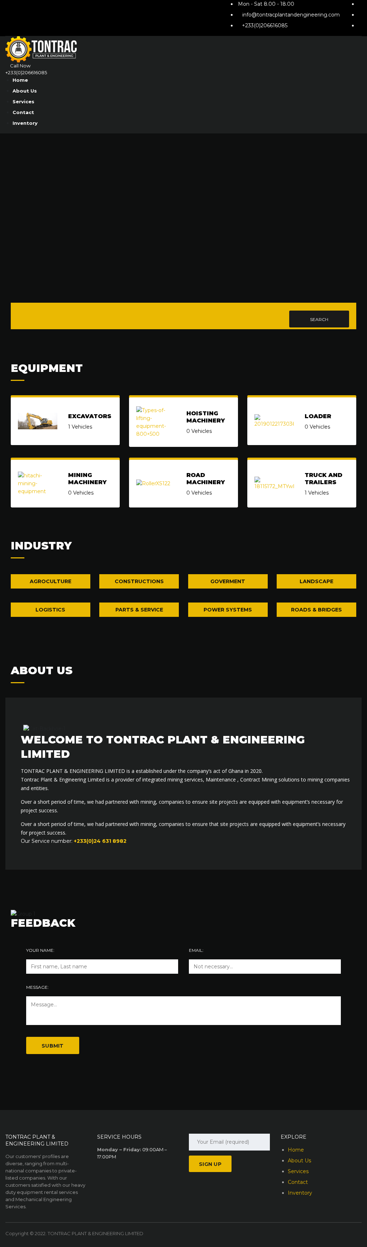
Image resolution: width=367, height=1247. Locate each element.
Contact (23, 112)
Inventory (25, 123)
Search (319, 319)
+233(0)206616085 (264, 25)
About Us (25, 91)
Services (23, 101)
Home (20, 80)
